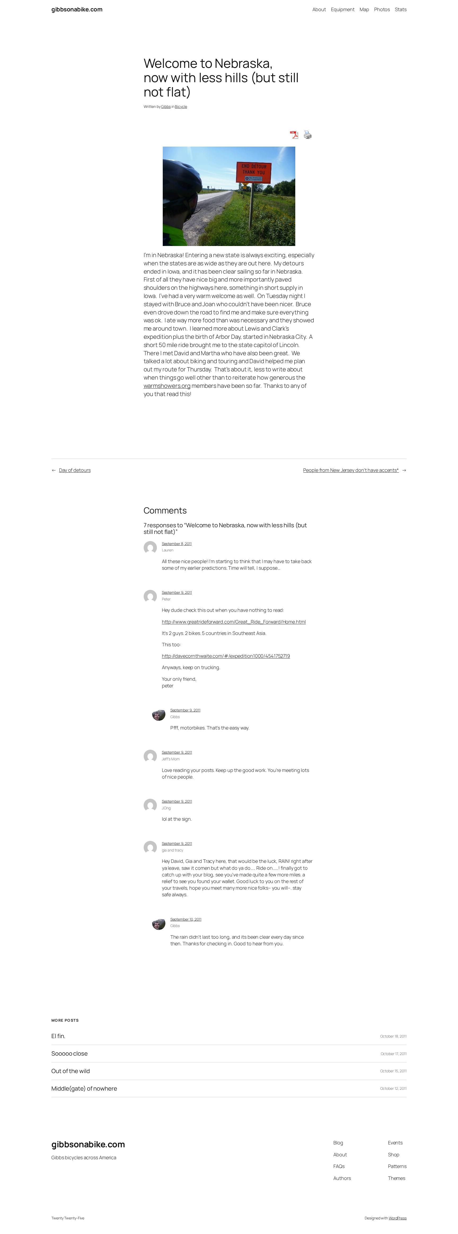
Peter (166, 598)
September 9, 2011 (177, 592)
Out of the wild (70, 1071)
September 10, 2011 (185, 919)
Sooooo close (69, 1053)
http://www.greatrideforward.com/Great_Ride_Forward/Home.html (234, 621)
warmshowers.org (167, 386)
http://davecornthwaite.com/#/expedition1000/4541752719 (226, 656)
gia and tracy (172, 850)
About (319, 9)
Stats (401, 9)
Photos (382, 9)
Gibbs (166, 106)
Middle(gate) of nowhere (84, 1088)
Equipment (343, 9)
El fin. (58, 1036)
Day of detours (75, 470)
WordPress (398, 1217)
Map (364, 9)
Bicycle (181, 106)
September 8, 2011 (177, 543)
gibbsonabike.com (76, 9)
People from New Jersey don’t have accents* (351, 470)
